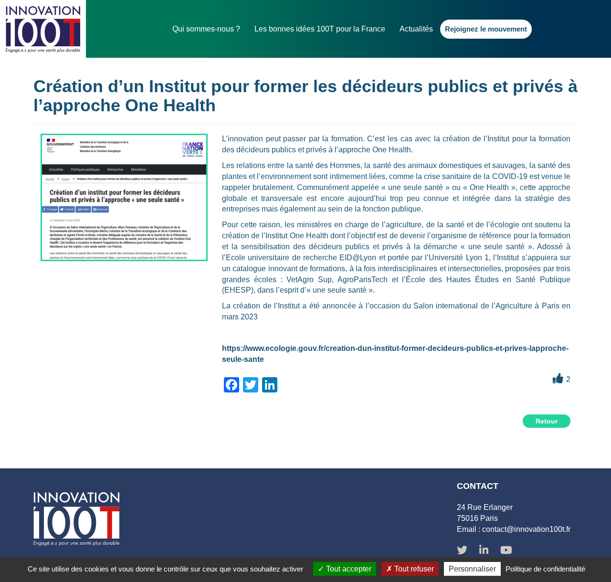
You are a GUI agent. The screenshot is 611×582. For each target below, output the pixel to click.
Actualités (416, 29)
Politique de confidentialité (545, 569)
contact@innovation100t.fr (526, 529)
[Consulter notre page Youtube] (506, 551)
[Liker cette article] (558, 378)
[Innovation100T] (43, 29)
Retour (547, 421)
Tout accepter (347, 569)
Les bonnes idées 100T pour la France (319, 29)
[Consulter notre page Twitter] (462, 551)
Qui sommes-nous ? (206, 29)
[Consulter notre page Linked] (483, 551)
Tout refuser (413, 569)
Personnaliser (472, 569)
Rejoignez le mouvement (486, 29)
